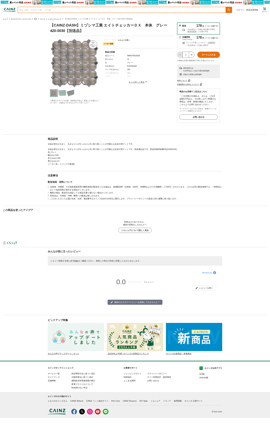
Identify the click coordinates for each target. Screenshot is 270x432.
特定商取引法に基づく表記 (83, 373)
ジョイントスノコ (54, 19)
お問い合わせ (198, 117)
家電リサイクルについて (82, 384)
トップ (5, 19)
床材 (35, 19)
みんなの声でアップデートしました (63, 353)
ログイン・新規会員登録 (247, 10)
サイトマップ (54, 377)
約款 (76, 261)
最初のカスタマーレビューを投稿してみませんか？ (137, 302)
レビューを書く (124, 40)
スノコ (42, 19)
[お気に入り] (93, 44)
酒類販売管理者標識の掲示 (83, 380)
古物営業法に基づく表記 (82, 377)
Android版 (203, 377)
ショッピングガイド (132, 373)
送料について (182, 81)
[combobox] (119, 10)
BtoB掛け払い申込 (79, 388)
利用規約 (127, 377)
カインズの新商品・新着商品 (179, 353)
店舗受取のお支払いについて (188, 84)
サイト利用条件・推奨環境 (159, 377)
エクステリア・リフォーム (21, 19)
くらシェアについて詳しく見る (135, 230)
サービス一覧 (54, 373)
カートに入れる (209, 54)
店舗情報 (52, 380)
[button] (229, 10)
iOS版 (202, 374)
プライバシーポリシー (157, 373)
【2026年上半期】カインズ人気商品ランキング (128, 353)
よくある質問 (129, 380)
